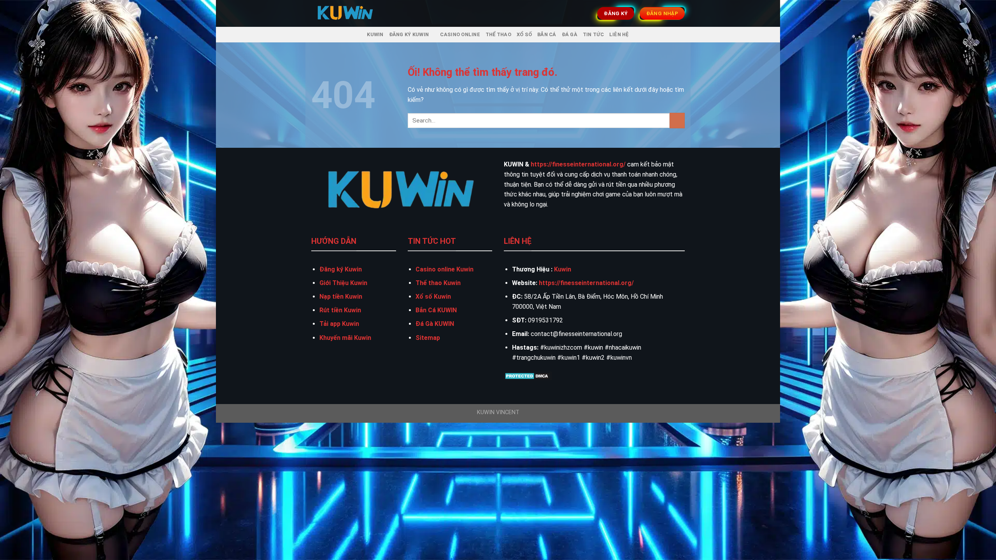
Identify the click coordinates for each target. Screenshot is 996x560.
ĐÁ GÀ (569, 34)
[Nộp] (677, 120)
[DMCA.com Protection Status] (528, 375)
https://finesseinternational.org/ (578, 164)
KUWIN (375, 34)
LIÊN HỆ (619, 34)
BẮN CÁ (546, 34)
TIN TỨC (593, 34)
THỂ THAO (498, 34)
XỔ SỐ (524, 34)
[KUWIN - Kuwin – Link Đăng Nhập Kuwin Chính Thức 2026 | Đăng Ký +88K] (345, 14)
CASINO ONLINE (460, 34)
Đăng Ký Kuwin (409, 34)
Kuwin (562, 269)
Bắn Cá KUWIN (436, 310)
